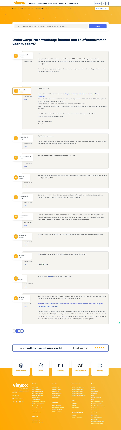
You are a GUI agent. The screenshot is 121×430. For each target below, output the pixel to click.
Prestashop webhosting (38, 403)
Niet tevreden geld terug (97, 401)
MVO (92, 399)
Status (92, 389)
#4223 (25, 205)
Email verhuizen (75, 407)
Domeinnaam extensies (77, 393)
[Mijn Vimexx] (103, 3)
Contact (93, 387)
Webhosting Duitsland (37, 391)
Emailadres (74, 403)
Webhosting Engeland (37, 393)
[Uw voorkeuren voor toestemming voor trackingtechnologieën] (119, 322)
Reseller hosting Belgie (37, 422)
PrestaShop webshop (57, 409)
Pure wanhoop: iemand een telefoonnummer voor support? (56, 8)
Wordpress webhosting (37, 395)
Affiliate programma (96, 397)
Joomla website (56, 395)
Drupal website (55, 397)
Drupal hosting (35, 405)
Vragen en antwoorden (27, 8)
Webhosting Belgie (36, 389)
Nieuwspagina (94, 391)
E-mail (50, 3)
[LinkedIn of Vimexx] (20, 402)
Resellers (61, 3)
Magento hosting (36, 397)
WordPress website (56, 393)
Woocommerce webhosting (38, 401)
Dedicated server (74, 3)
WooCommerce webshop (58, 407)
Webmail (74, 405)
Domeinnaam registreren (78, 387)
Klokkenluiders (94, 407)
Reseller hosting (36, 420)
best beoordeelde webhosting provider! (44, 348)
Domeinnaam (32, 3)
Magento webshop (56, 405)
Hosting (55, 3)
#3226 (25, 99)
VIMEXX (50, 276)
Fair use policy (94, 419)
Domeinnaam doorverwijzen (78, 395)
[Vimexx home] (19, 2)
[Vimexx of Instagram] (23, 402)
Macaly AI (74, 415)
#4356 (25, 264)
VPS (66, 3)
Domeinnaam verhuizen (77, 389)
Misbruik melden (95, 409)
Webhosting (38, 8)
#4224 (25, 225)
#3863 (25, 186)
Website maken (55, 387)
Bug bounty (94, 412)
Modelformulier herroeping (97, 405)
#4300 (25, 245)
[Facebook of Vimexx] (14, 402)
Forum (19, 8)
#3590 (25, 166)
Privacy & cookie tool (77, 417)
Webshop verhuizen (56, 411)
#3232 (25, 146)
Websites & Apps (42, 3)
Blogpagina (94, 393)
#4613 (25, 287)
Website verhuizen (56, 389)
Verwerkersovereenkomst (97, 421)
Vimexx (14, 8)
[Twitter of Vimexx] (17, 402)
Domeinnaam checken (77, 391)
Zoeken (98, 26)
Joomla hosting (36, 399)
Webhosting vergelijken (38, 407)
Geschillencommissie (96, 403)
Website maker (55, 391)
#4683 (25, 306)
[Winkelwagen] (107, 3)
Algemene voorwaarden (97, 423)
